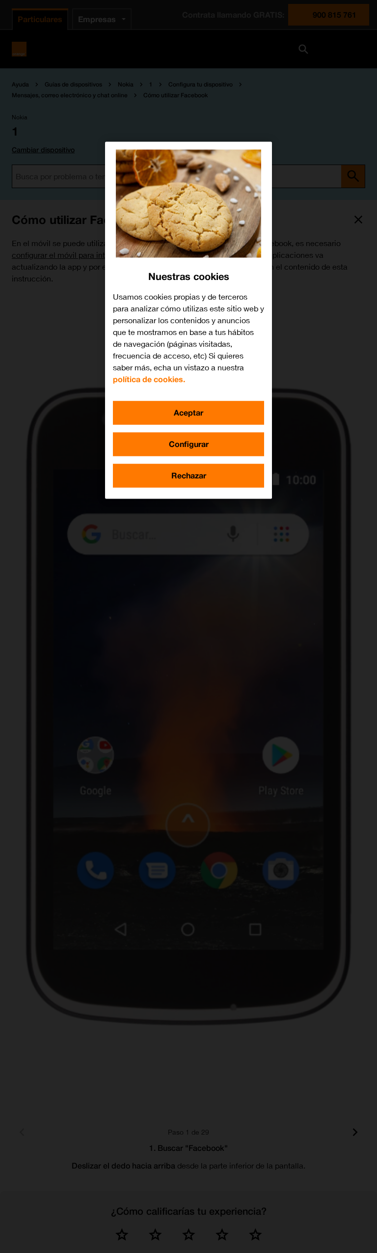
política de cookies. (149, 379)
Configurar (189, 444)
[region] (188, 320)
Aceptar (188, 412)
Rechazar (188, 475)
